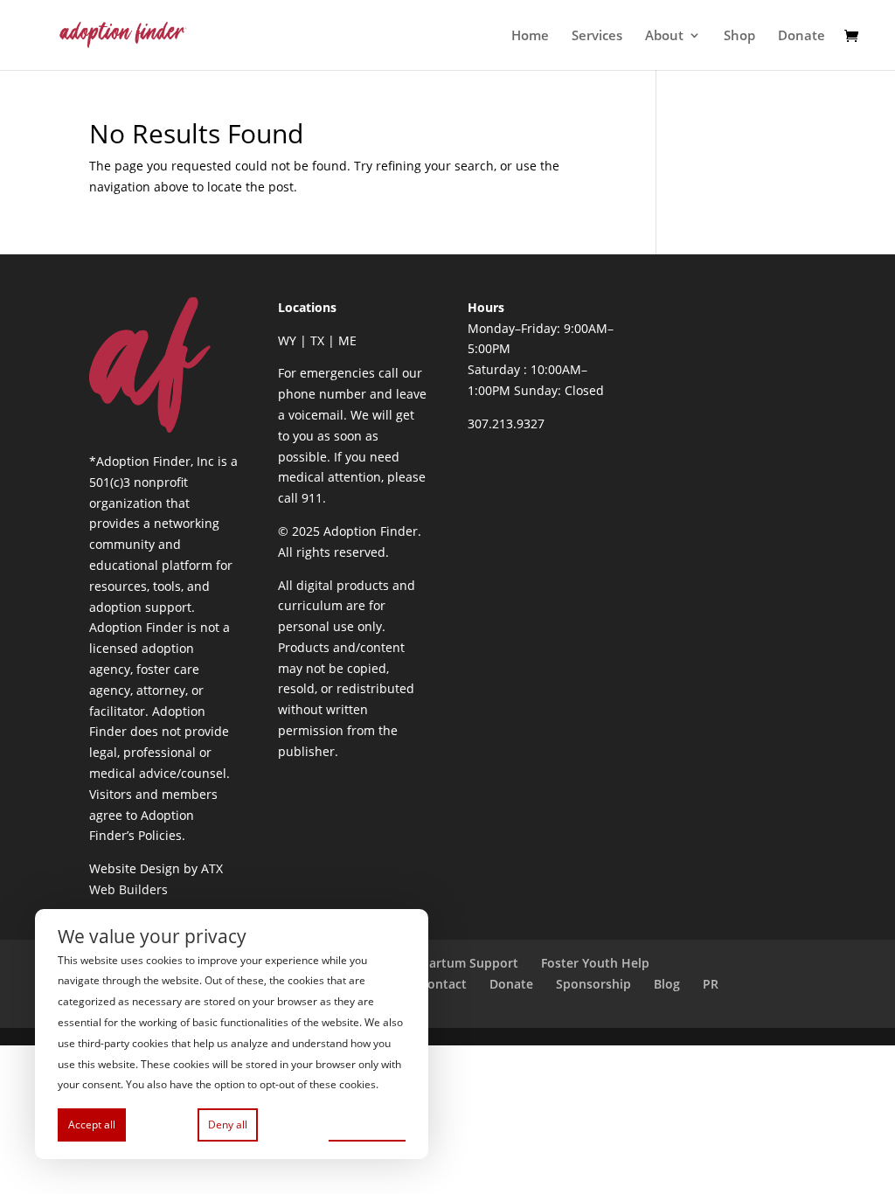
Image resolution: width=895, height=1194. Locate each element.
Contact (443, 983)
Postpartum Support (456, 963)
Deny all (227, 1124)
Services (597, 36)
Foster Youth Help (595, 963)
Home (530, 36)
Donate (801, 36)
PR (710, 983)
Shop (739, 36)
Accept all (91, 1124)
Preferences (367, 1123)
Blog (667, 983)
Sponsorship (593, 983)
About (664, 36)
